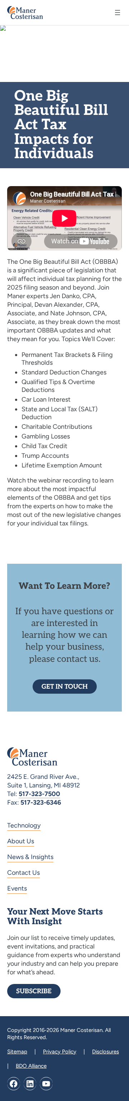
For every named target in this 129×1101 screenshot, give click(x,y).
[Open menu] (117, 12)
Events (17, 888)
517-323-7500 (39, 794)
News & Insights (30, 857)
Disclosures (105, 1051)
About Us (20, 841)
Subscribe (34, 991)
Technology (23, 825)
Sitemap (17, 1051)
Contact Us (23, 873)
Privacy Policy (59, 1051)
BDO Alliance (31, 1066)
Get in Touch (65, 686)
